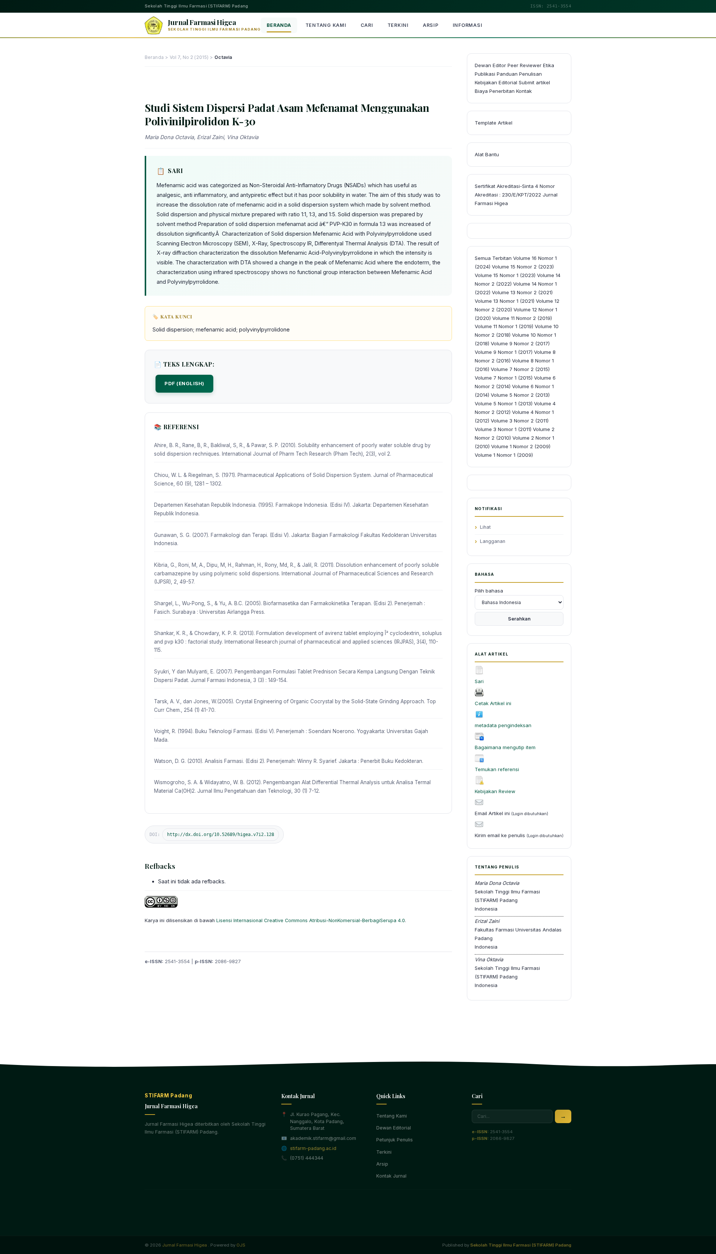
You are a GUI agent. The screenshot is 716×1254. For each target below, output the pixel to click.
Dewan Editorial (393, 1128)
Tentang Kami (325, 25)
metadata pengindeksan (503, 725)
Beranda (279, 25)
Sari (479, 681)
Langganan (492, 541)
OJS (240, 1245)
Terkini (398, 25)
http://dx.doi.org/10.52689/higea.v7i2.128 (220, 834)
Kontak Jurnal (391, 1176)
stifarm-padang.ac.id (313, 1148)
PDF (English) (184, 383)
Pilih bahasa (489, 591)
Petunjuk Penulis (394, 1140)
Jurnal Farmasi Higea (184, 1245)
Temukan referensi (497, 769)
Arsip (431, 25)
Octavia (223, 57)
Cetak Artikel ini (493, 703)
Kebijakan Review (495, 791)
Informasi (468, 25)
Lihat (485, 527)
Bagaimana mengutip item (505, 747)
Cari (367, 25)
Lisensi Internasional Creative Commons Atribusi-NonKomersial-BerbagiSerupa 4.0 (310, 920)
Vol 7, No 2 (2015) (189, 57)
